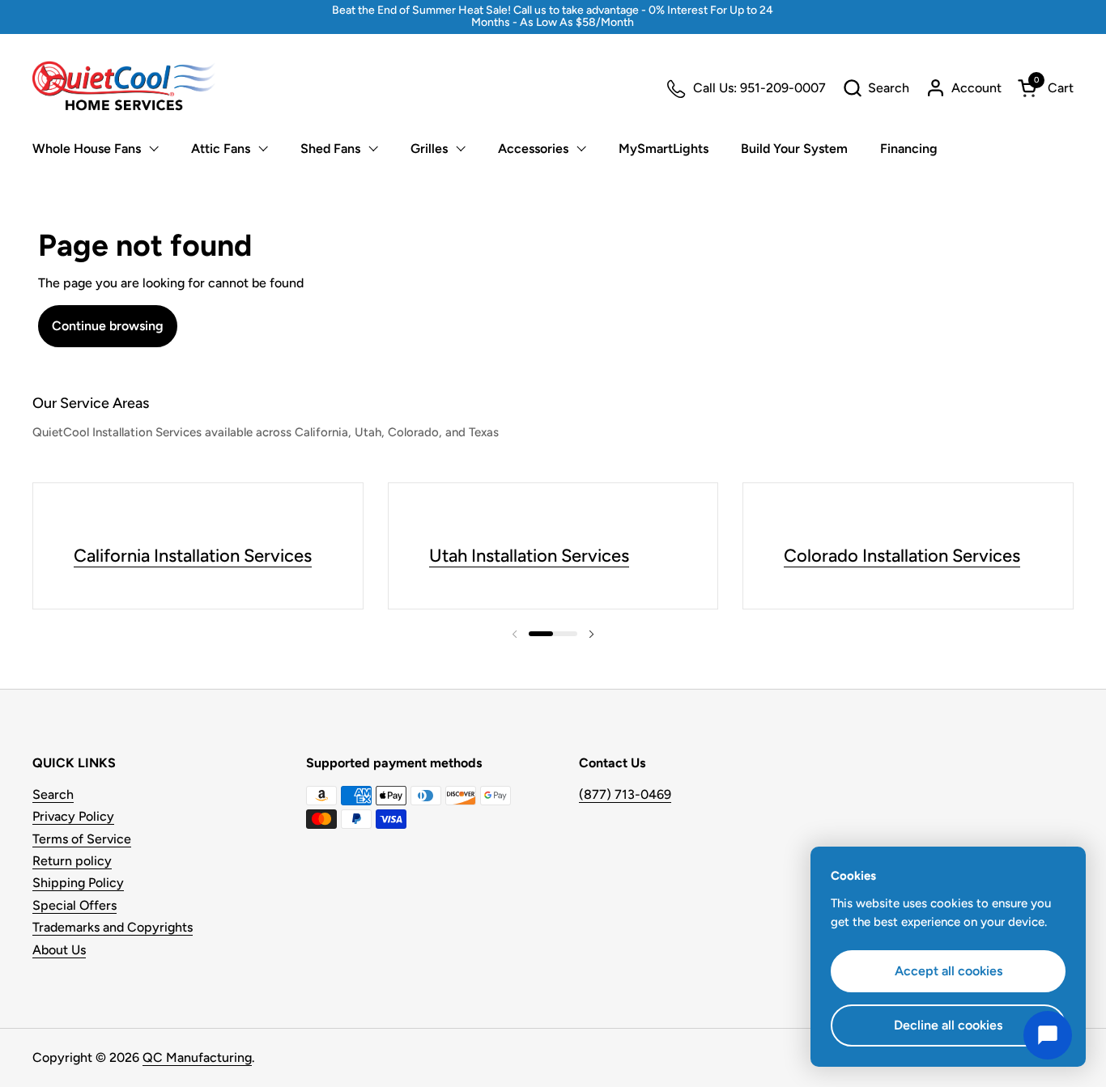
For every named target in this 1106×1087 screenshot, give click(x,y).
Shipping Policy (78, 882)
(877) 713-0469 (625, 794)
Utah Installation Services (529, 556)
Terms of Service (81, 839)
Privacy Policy (73, 816)
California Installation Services (193, 556)
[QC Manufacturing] (123, 88)
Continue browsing (108, 325)
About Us (59, 949)
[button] (875, 88)
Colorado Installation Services (902, 556)
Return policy (72, 860)
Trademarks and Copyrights (112, 927)
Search (53, 794)
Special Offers (74, 905)
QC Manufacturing (197, 1057)
